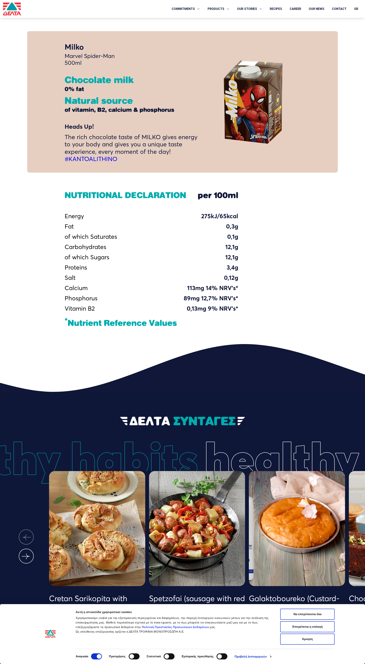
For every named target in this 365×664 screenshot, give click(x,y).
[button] (26, 537)
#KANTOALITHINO (91, 159)
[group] (97, 542)
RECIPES (276, 9)
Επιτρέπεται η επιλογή (307, 626)
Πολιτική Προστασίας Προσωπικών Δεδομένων (175, 627)
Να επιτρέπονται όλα (307, 614)
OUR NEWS (316, 9)
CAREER (295, 9)
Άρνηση (307, 639)
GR (356, 9)
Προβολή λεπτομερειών (251, 656)
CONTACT (339, 9)
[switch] (134, 656)
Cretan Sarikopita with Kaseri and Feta (88, 603)
